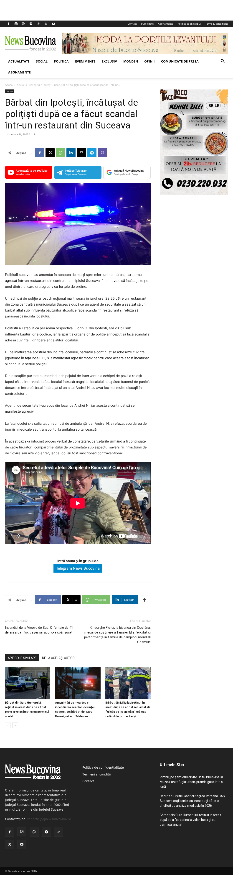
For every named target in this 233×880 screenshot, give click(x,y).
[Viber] (102, 152)
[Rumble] (23, 24)
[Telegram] (31, 24)
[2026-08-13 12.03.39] (194, 193)
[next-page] (15, 725)
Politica (61, 61)
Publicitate (147, 23)
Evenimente (85, 61)
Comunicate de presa (180, 61)
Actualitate (19, 61)
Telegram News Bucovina (78, 568)
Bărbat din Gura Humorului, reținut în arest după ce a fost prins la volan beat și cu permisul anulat (190, 819)
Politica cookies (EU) (189, 23)
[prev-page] (8, 725)
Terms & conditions (216, 23)
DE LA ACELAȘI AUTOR (58, 658)
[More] (144, 599)
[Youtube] (53, 24)
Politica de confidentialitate (103, 767)
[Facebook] (8, 24)
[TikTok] (38, 24)
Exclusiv (109, 61)
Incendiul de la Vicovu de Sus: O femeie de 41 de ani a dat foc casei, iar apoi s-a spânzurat (39, 630)
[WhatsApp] (60, 152)
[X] (46, 24)
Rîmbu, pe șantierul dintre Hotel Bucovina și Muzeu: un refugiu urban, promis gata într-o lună (191, 781)
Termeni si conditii (96, 774)
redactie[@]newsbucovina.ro (49, 819)
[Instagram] (16, 24)
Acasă (9, 85)
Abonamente (165, 23)
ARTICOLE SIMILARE (22, 658)
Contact (132, 23)
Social (42, 61)
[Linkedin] (71, 152)
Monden (130, 61)
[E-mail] (81, 152)
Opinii (149, 61)
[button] (222, 62)
